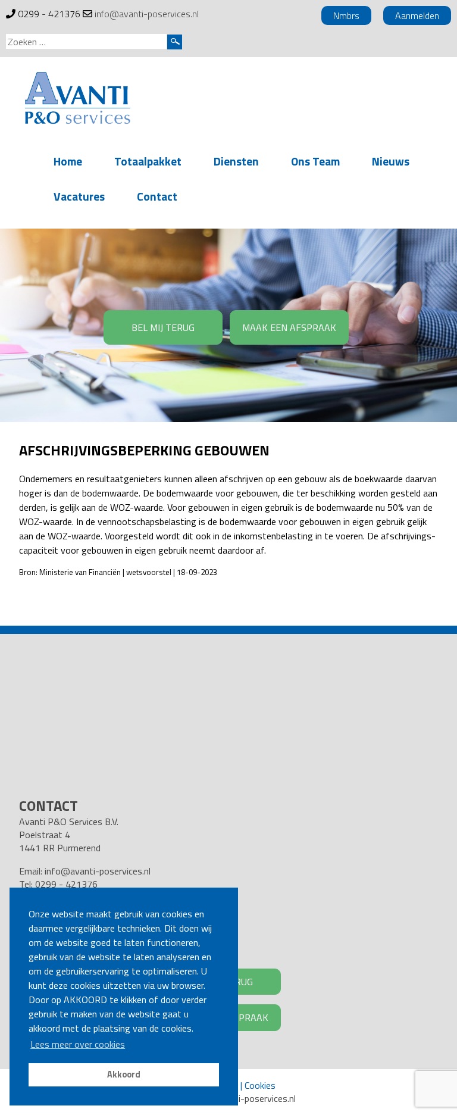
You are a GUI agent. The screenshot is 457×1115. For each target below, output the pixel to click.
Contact (157, 196)
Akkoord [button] (123, 1074)
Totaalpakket (147, 161)
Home (68, 161)
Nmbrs (346, 15)
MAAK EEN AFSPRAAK (289, 327)
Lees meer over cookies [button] (77, 1044)
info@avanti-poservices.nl (147, 14)
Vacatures (79, 196)
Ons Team (315, 161)
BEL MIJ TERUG (163, 327)
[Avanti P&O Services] (77, 100)
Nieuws (390, 161)
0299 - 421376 (49, 14)
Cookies (260, 1085)
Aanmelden (417, 15)
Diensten (236, 161)
